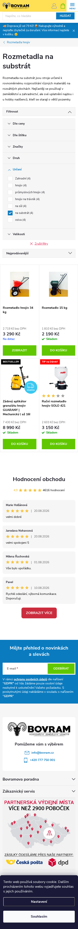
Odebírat (61, 669)
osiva (20, 220)
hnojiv (20, 185)
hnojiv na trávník (27, 199)
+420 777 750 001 (42, 760)
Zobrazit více (39, 613)
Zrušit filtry (41, 244)
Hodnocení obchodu (39, 479)
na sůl (20, 206)
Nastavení (39, 901)
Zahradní (22, 179)
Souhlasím (39, 916)
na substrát (23, 213)
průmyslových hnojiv (29, 192)
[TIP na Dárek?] (58, 377)
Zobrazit (19, 350)
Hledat (65, 16)
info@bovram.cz (42, 753)
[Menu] (72, 5)
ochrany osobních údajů (30, 679)
